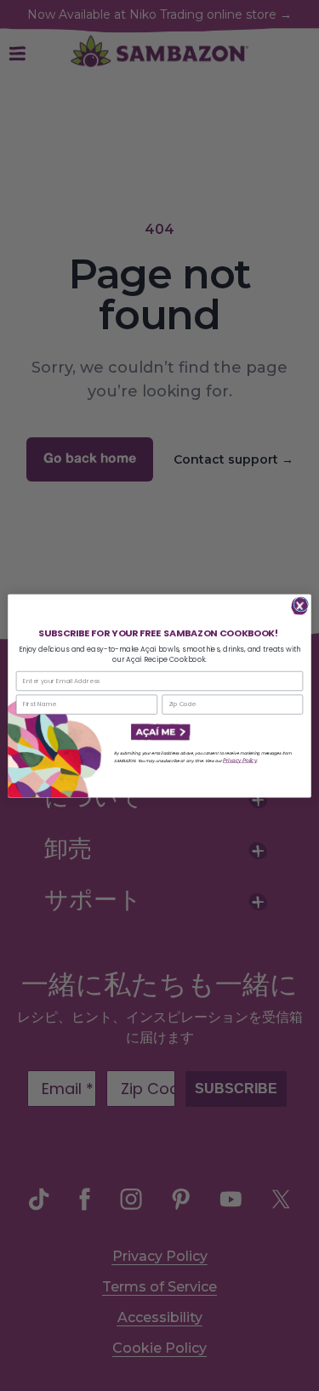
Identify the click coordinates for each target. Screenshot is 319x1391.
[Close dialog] (301, 604)
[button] (159, 731)
